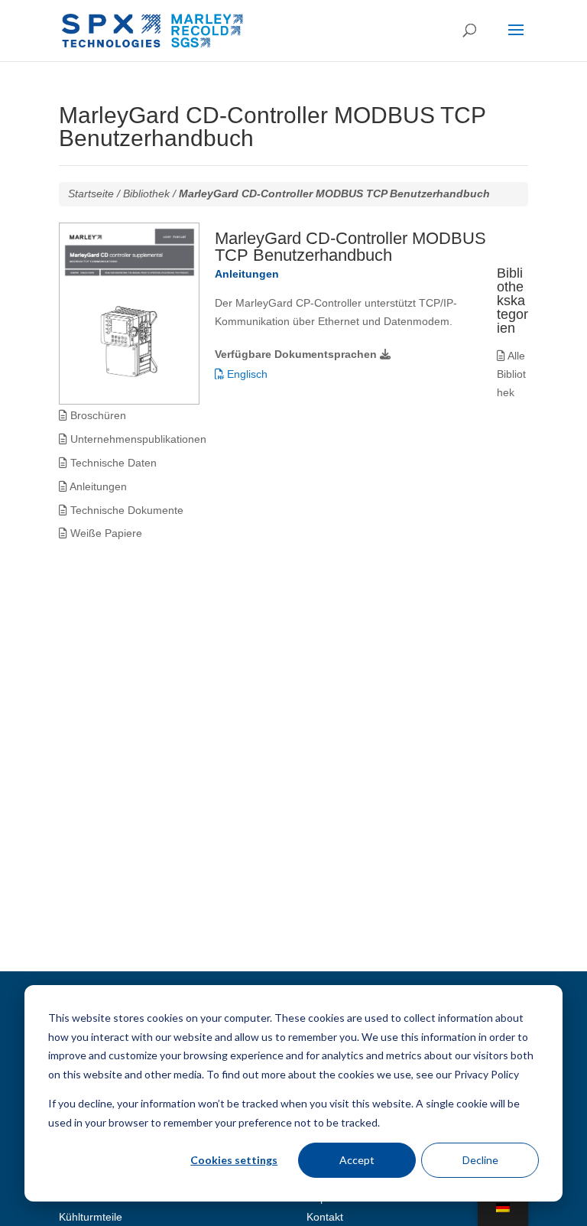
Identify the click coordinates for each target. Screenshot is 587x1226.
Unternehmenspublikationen (136, 439)
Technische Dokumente (125, 510)
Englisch (246, 374)
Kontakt (324, 1217)
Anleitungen (97, 486)
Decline (480, 1159)
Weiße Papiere (104, 533)
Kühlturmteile (90, 1217)
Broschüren (96, 415)
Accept (357, 1159)
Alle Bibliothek (511, 374)
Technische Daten (112, 463)
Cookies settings (233, 1159)
